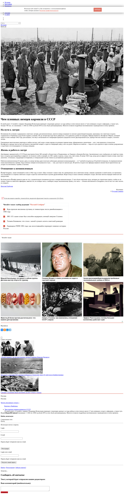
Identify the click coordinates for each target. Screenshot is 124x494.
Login (2, 428)
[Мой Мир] (7, 330)
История (7, 2)
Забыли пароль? (21, 467)
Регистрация (10, 467)
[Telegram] (10, 330)
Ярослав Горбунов (7, 186)
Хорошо (98, 9)
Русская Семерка (117, 191)
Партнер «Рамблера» (11, 406)
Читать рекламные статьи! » (10, 403)
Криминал (8, 6)
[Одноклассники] (4, 330)
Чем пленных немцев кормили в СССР (18, 409)
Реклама (7, 13)
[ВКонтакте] (2, 330)
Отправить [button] (4, 492)
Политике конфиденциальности (49, 10)
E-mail (3, 435)
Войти (3, 467)
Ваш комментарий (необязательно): (16, 483)
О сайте (7, 14)
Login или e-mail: (6, 452)
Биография (8, 4)
